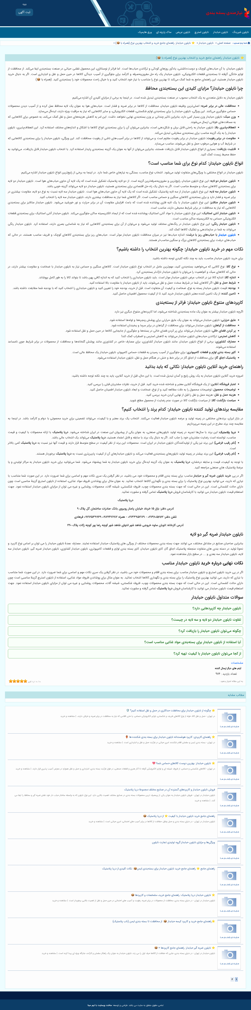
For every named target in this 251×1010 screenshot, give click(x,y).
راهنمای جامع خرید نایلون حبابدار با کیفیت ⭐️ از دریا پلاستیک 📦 (179, 816)
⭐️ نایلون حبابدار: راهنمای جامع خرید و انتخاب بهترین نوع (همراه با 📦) (155, 43)
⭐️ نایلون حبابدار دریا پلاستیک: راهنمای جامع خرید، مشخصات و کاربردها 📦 (173, 895)
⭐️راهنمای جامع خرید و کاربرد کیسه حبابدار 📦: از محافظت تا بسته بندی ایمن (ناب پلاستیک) (164, 921)
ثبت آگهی (24, 12)
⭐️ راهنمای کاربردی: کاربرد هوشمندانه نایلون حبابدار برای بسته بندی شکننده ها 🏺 (170, 737)
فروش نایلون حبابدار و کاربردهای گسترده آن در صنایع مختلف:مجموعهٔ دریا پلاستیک (169, 790)
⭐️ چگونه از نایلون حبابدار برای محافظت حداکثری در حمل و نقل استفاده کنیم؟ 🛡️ (170, 711)
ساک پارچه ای (163, 32)
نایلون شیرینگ (240, 32)
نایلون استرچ (202, 32)
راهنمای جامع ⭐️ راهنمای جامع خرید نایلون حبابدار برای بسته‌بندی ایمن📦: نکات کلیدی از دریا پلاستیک (158, 869)
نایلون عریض (183, 32)
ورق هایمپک (145, 32)
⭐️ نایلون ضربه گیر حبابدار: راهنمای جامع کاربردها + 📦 (184, 948)
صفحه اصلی (224, 43)
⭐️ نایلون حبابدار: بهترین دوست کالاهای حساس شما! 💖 (183, 763)
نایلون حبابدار (220, 32)
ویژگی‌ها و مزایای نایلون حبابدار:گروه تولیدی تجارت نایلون (183, 842)
